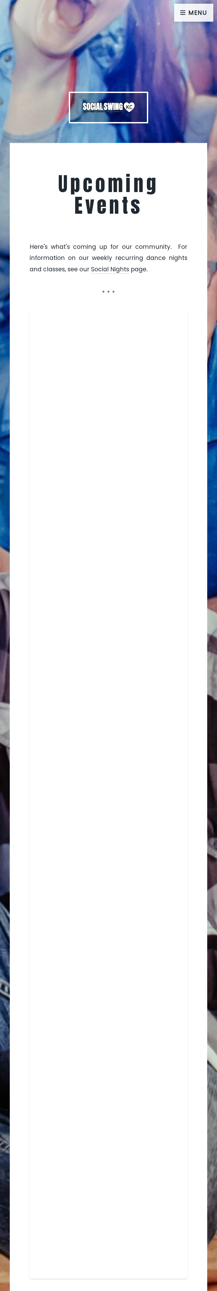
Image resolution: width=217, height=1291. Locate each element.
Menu (197, 12)
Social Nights (110, 269)
